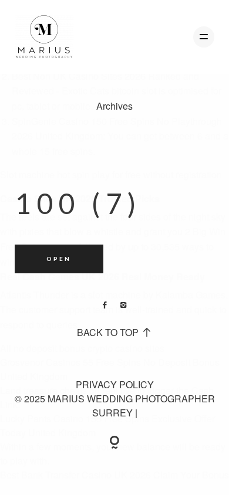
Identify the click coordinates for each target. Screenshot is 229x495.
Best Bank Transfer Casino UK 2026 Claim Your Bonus (114, 475)
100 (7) (78, 203)
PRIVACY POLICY (115, 384)
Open (58, 258)
